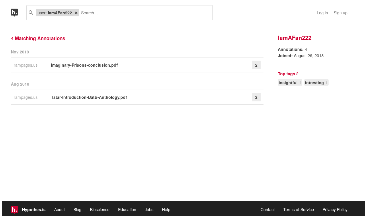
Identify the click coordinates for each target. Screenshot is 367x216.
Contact (268, 209)
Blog (77, 209)
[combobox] (143, 12)
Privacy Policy (335, 209)
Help (166, 209)
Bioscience (100, 209)
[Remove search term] (76, 12)
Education (127, 209)
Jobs (149, 209)
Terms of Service (298, 209)
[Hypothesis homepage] (18, 12)
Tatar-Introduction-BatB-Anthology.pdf (89, 97)
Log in (322, 12)
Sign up (341, 12)
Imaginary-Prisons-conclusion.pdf (84, 65)
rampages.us (26, 65)
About (59, 209)
